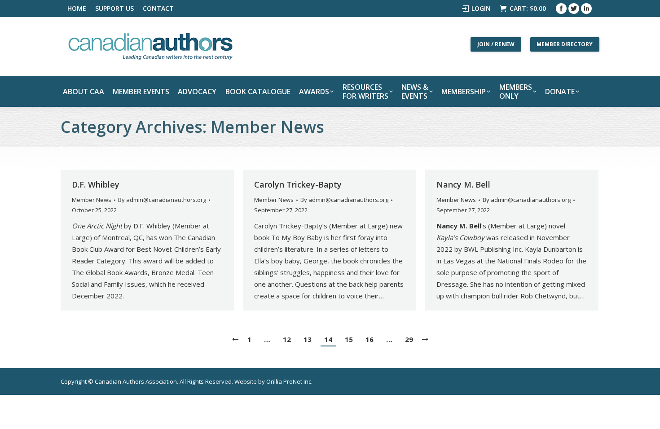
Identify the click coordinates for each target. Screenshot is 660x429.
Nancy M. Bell (463, 184)
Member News (91, 200)
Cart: (528, 8)
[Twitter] (573, 8)
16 (369, 339)
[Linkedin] (586, 8)
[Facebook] (561, 8)
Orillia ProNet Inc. (289, 381)
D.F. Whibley (95, 184)
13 (308, 339)
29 (409, 339)
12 (287, 339)
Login (481, 8)
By (162, 200)
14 (328, 339)
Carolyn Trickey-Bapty (298, 184)
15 (349, 339)
